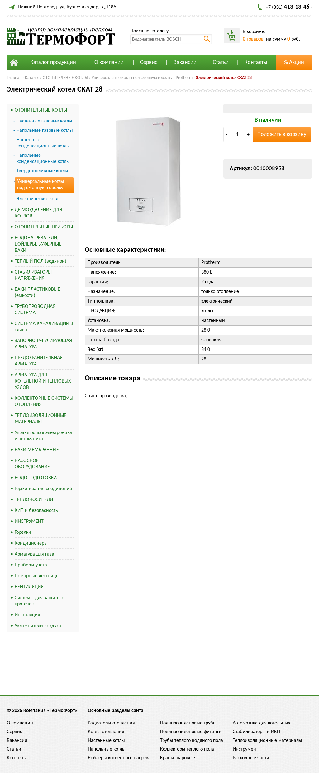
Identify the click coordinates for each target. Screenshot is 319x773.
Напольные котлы (107, 749)
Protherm (184, 77)
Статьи (221, 62)
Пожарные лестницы (37, 576)
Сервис (148, 62)
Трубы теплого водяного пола (191, 740)
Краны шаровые (177, 758)
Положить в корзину (281, 134)
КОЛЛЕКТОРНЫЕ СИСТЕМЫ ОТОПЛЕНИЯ (44, 401)
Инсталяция (27, 615)
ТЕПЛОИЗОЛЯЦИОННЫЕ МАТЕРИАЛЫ (40, 418)
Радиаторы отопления (111, 723)
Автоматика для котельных (261, 723)
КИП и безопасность (36, 510)
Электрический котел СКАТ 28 (224, 77)
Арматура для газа (34, 554)
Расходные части (251, 758)
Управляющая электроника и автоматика (43, 435)
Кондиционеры (31, 543)
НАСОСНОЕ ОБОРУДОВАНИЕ (32, 464)
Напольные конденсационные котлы (43, 158)
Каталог (32, 77)
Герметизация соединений (43, 488)
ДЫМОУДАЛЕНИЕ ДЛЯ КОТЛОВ (38, 213)
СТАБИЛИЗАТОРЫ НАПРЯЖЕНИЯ (33, 275)
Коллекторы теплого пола (187, 749)
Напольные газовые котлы (45, 130)
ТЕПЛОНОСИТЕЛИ (34, 499)
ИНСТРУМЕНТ (29, 521)
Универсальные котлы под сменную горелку (132, 77)
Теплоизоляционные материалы (267, 740)
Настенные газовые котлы (44, 121)
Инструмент (245, 749)
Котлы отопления (106, 731)
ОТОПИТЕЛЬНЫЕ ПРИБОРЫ (44, 227)
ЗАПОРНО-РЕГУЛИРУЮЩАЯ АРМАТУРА (43, 344)
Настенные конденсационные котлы (43, 143)
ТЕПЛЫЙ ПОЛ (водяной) (40, 261)
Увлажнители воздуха (38, 625)
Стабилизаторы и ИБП (256, 731)
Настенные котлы (106, 740)
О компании (109, 62)
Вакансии (185, 62)
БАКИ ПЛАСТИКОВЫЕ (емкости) (37, 292)
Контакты (256, 62)
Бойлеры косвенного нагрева (119, 758)
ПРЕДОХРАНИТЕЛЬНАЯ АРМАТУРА (39, 361)
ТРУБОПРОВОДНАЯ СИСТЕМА (35, 309)
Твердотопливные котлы (42, 171)
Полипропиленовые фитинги (191, 731)
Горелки (23, 532)
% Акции (294, 62)
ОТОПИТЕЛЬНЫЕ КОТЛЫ (65, 77)
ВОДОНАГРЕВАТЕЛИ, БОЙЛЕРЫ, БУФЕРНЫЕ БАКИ (38, 244)
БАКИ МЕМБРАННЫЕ (37, 449)
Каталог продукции (53, 62)
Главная (14, 77)
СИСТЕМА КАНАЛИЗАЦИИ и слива (44, 326)
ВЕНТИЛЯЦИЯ (29, 587)
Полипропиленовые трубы (188, 723)
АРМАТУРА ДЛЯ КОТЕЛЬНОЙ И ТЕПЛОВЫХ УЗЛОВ (43, 381)
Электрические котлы (39, 199)
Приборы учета (31, 565)
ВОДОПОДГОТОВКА (36, 477)
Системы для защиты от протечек (40, 601)
